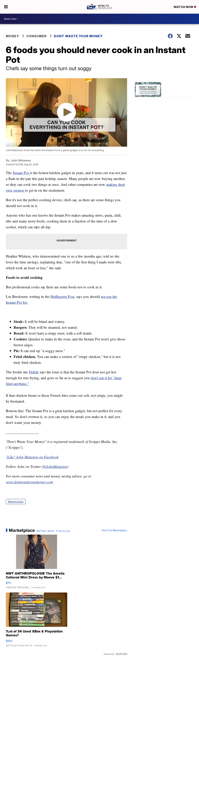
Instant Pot (21, 172)
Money (12, 36)
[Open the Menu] (6, 7)
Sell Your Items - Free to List (53, 531)
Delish (33, 371)
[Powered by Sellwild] (121, 654)
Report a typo (16, 501)
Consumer (36, 36)
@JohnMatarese (55, 466)
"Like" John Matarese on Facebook (32, 456)
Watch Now (184, 7)
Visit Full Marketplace (114, 530)
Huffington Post (62, 296)
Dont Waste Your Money (78, 36)
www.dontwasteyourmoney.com (29, 481)
